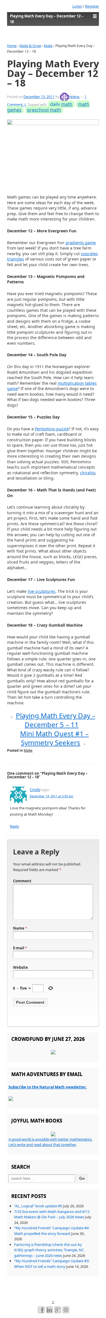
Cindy (35, 789)
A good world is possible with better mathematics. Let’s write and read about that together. (50, 1142)
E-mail (18, 947)
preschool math (44, 110)
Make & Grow (30, 45)
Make (48, 45)
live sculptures (41, 591)
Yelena (74, 96)
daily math (61, 104)
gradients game (81, 242)
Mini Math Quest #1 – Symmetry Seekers (54, 738)
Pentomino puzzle (52, 428)
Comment (22, 880)
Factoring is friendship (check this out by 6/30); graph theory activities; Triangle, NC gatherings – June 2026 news (49, 1250)
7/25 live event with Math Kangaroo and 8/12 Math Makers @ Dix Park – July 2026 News (52, 1214)
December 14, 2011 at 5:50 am (51, 796)
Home (12, 45)
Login (77, 6)
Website (20, 967)
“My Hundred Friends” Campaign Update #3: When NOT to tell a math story (51, 1263)
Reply (14, 826)
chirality (87, 472)
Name (18, 928)
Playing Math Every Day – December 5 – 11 (55, 720)
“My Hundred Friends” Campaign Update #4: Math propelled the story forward (51, 1230)
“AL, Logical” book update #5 (38, 1205)
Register (92, 6)
